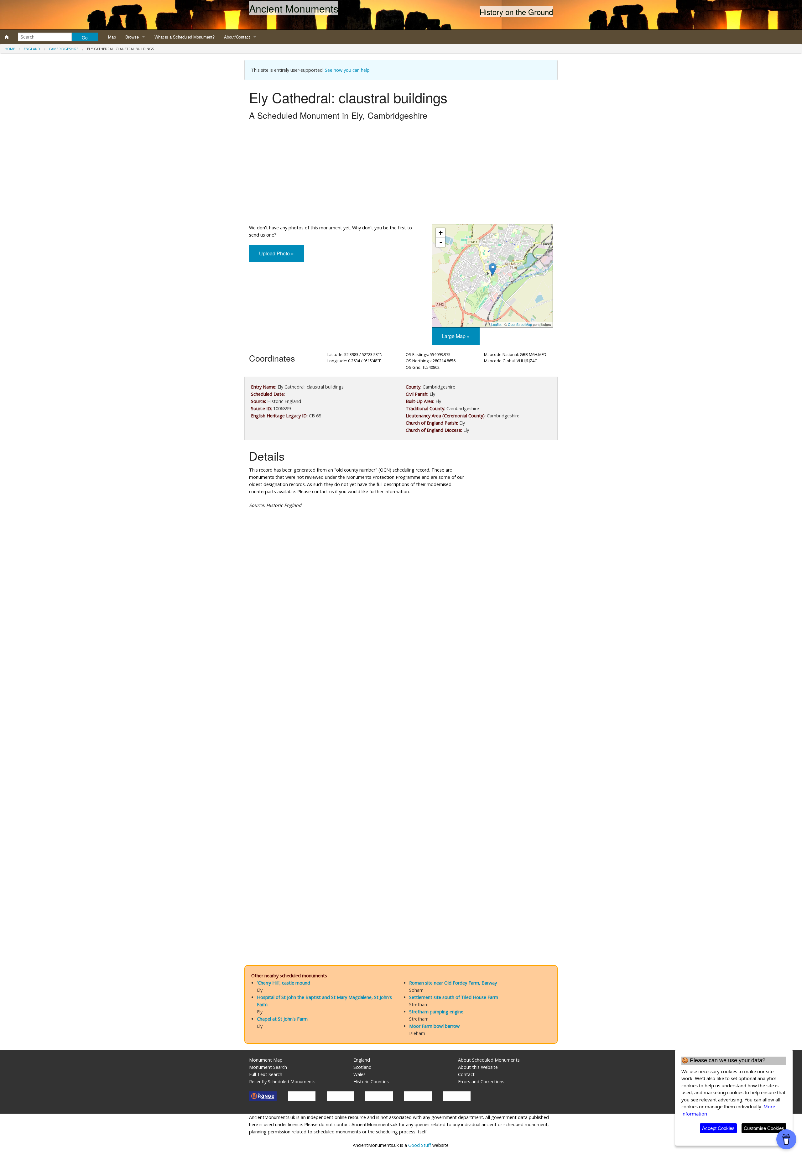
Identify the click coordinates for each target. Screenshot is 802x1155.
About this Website (478, 1067)
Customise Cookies (764, 1128)
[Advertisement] (401, 174)
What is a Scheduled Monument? (184, 37)
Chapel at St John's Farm (282, 1019)
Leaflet (496, 324)
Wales (359, 1074)
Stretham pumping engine (436, 1012)
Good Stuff (419, 1145)
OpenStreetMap (520, 324)
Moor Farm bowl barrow (434, 1026)
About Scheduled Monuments (489, 1060)
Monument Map (266, 1060)
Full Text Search (265, 1074)
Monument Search (268, 1067)
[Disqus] (401, 701)
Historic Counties (371, 1081)
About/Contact (237, 37)
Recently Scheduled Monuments (282, 1081)
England (32, 48)
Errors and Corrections (481, 1081)
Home (10, 48)
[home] (6, 37)
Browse (132, 37)
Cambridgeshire (63, 48)
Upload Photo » (276, 253)
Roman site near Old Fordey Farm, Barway (453, 983)
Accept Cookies (718, 1128)
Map (112, 37)
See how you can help (347, 70)
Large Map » (456, 336)
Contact (466, 1074)
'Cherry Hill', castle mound (283, 983)
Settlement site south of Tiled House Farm (453, 997)
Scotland (362, 1067)
